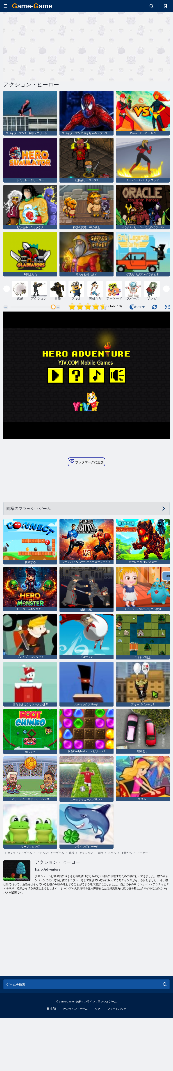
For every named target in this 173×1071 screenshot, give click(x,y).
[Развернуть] (167, 307)
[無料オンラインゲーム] (32, 5)
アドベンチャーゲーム (50, 852)
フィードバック (116, 1008)
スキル (111, 852)
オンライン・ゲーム (20, 852)
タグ (97, 1008)
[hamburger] (5, 6)
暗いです (139, 307)
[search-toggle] (151, 6)
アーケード (143, 852)
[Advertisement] (45, 46)
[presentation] (6, 289)
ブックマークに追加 (89, 462)
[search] (165, 984)
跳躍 (71, 852)
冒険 (100, 852)
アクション (86, 852)
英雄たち (126, 852)
